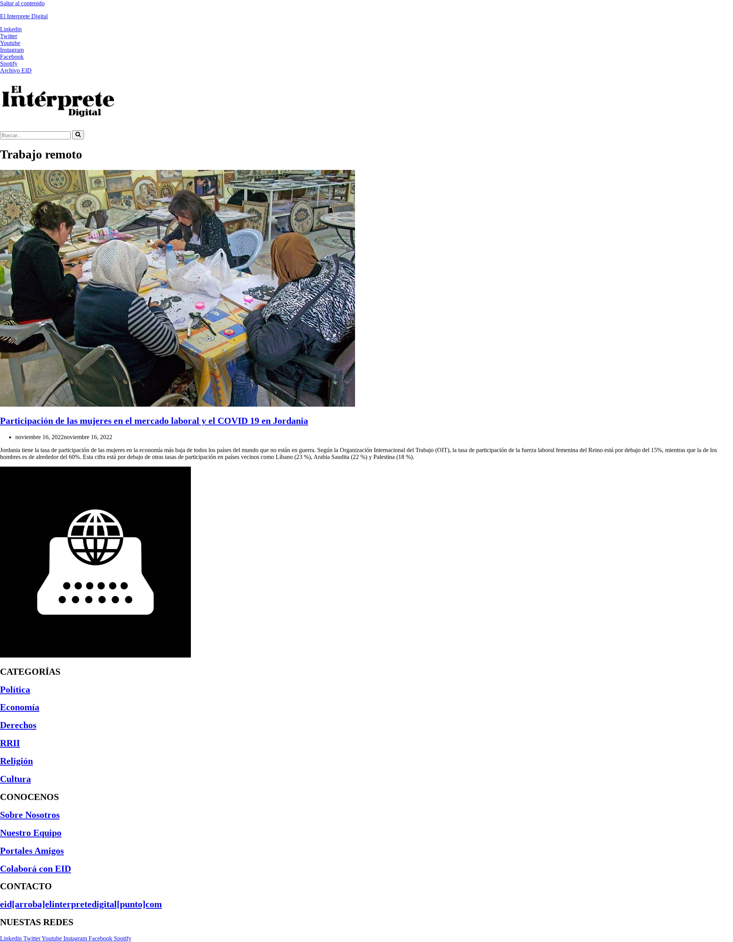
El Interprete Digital (24, 16)
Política (15, 690)
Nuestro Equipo (30, 833)
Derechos (18, 725)
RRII (10, 743)
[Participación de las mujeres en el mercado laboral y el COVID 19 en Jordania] (177, 404)
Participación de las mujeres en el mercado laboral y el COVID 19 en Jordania (154, 421)
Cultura (15, 779)
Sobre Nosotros (30, 815)
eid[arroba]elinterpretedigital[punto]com (81, 904)
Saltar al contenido (22, 3)
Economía (19, 707)
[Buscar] (78, 134)
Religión (16, 761)
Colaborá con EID (35, 869)
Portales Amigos (32, 851)
